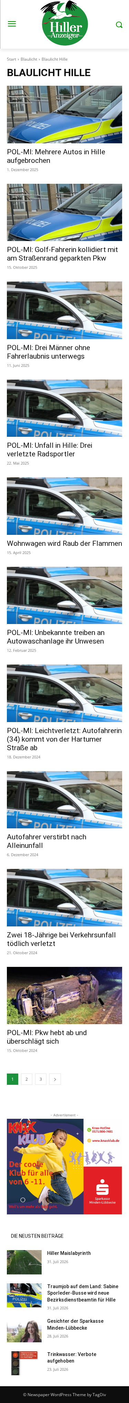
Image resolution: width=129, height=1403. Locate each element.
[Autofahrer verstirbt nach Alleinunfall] (64, 800)
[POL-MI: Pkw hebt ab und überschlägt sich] (64, 995)
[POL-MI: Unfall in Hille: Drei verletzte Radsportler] (64, 408)
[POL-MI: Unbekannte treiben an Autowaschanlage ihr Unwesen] (64, 595)
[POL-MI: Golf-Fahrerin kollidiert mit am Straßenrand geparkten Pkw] (64, 212)
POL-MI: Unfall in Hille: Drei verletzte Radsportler (49, 449)
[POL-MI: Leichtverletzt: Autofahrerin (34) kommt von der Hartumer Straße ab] (64, 693)
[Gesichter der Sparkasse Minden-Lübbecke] (24, 1330)
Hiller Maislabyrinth (69, 1253)
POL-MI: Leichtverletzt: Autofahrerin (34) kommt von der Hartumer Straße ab (64, 739)
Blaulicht (29, 59)
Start (11, 59)
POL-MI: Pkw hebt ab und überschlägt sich (47, 1037)
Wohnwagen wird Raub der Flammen (64, 543)
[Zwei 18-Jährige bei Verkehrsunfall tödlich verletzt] (64, 897)
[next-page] (55, 1079)
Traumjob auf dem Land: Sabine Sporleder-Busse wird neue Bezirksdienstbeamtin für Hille (82, 1293)
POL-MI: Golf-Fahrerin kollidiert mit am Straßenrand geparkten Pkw (62, 253)
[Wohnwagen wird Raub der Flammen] (64, 506)
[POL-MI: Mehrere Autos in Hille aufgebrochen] (64, 114)
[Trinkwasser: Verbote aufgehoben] (24, 1363)
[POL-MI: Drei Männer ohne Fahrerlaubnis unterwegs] (64, 310)
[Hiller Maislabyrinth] (24, 1262)
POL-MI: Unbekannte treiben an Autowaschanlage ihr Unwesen (56, 636)
